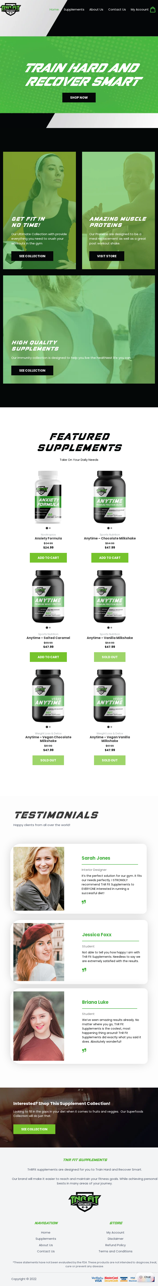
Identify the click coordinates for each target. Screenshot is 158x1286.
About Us (46, 1245)
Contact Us (46, 1251)
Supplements (46, 1238)
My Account (115, 1232)
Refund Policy (115, 1245)
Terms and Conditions (115, 1251)
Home (45, 1232)
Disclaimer (115, 1238)
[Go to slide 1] (47, 528)
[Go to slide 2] (50, 528)
